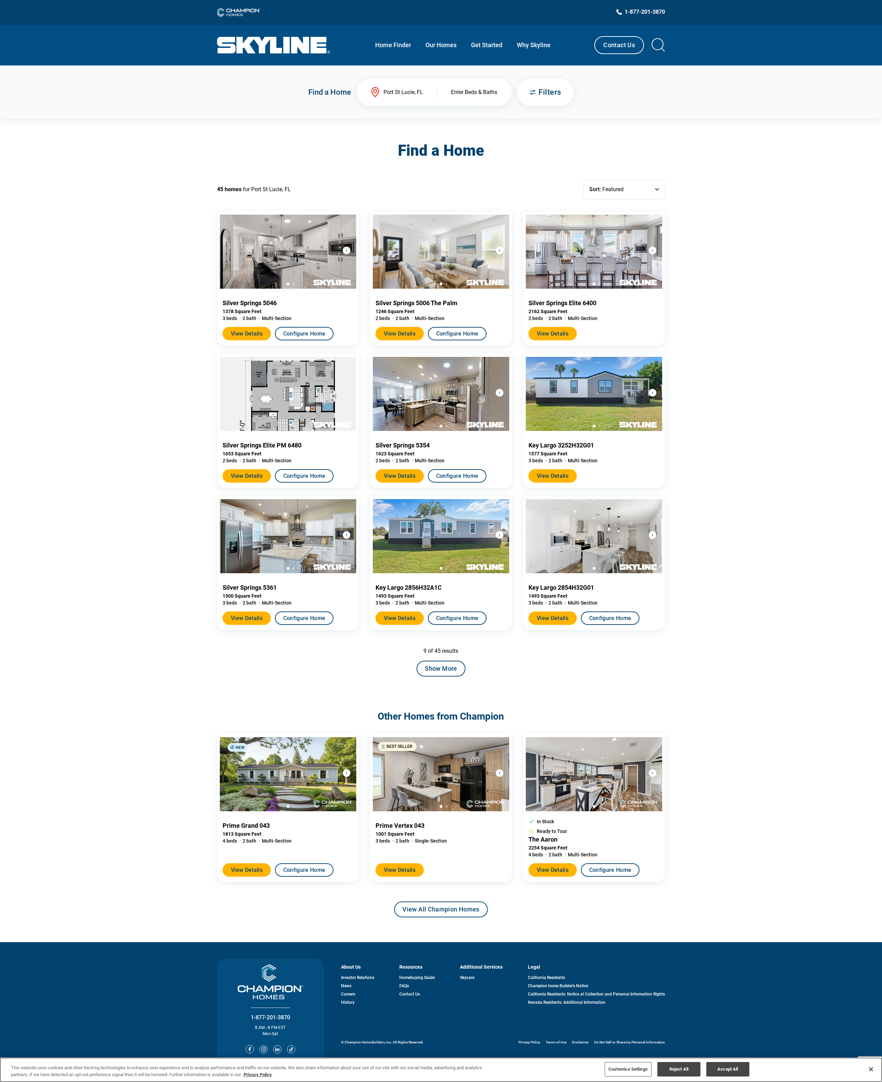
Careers (348, 994)
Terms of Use (556, 1042)
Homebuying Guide (417, 977)
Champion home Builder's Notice (558, 985)
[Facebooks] (250, 1049)
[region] (441, 1070)
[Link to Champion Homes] (238, 12)
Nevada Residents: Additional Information (566, 1002)
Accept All (727, 1069)
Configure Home (304, 333)
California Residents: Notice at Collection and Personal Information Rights (596, 994)
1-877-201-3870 (270, 1017)
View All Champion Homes (440, 911)
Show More (441, 668)
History (348, 1002)
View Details (247, 333)
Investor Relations (357, 977)
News (346, 985)
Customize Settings (628, 1069)
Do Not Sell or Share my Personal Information (629, 1042)
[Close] (871, 1069)
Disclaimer (580, 1042)
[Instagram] (263, 1049)
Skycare (467, 977)
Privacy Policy (529, 1042)
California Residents (546, 977)
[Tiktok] (291, 1049)
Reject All (678, 1069)
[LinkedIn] (277, 1049)
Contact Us (619, 45)
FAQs (404, 985)
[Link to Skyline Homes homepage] (273, 45)
